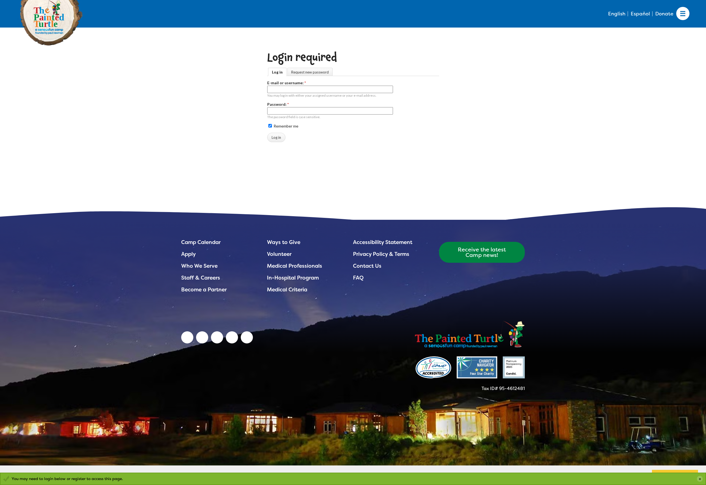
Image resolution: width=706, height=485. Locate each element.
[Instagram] (247, 337)
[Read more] (433, 367)
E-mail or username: (286, 82)
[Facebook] (217, 337)
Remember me (285, 126)
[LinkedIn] (187, 337)
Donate (664, 13)
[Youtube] (202, 337)
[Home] (469, 333)
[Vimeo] (232, 337)
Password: (278, 104)
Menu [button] (682, 14)
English (616, 13)
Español (640, 13)
